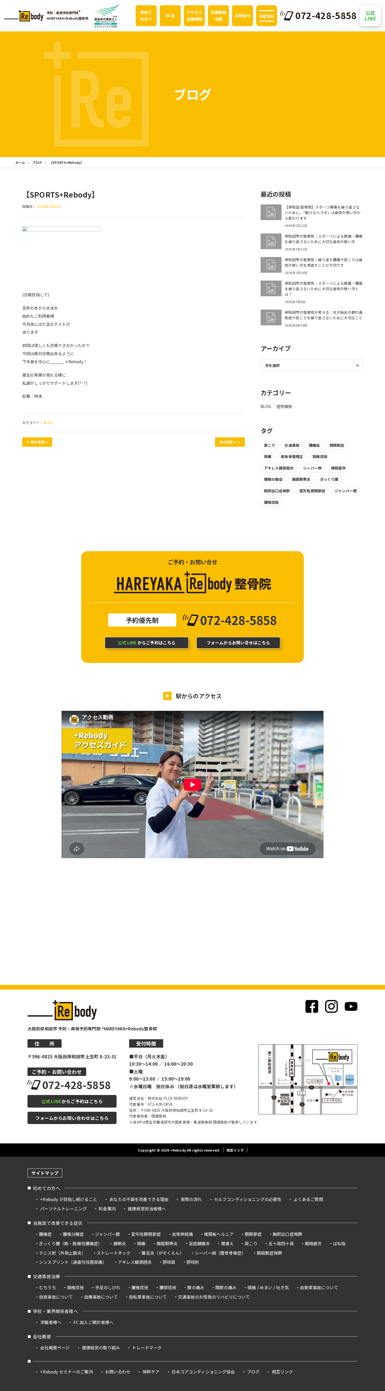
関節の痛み (225, 1287)
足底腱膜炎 (199, 1243)
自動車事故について (319, 1287)
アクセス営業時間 (194, 15)
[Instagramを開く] (331, 1006)
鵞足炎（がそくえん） (162, 1253)
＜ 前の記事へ (37, 441)
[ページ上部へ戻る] (371, 1166)
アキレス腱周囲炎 (279, 468)
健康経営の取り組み (101, 1347)
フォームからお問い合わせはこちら (71, 1118)
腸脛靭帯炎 (301, 479)
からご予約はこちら (147, 643)
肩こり (269, 445)
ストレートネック (113, 1253)
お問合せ (243, 15)
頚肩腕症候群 (269, 1253)
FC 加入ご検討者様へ (93, 1322)
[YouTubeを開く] (351, 1006)
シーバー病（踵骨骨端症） (220, 1253)
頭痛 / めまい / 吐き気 (268, 1287)
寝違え (227, 1243)
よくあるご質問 (308, 1199)
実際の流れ (191, 1199)
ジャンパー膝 (346, 490)
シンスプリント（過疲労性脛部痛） (73, 1262)
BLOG (48, 422)
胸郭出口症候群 (277, 490)
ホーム (20, 162)
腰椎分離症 (273, 479)
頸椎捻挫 (319, 456)
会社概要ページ (55, 1347)
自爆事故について (101, 1297)
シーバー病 (312, 468)
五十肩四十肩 (281, 1243)
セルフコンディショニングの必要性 (247, 1199)
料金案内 (107, 1208)
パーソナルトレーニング (63, 1208)
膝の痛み (195, 1287)
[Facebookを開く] (311, 1006)
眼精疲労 (338, 468)
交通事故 (291, 445)
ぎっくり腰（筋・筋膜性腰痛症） (70, 1243)
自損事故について (56, 1297)
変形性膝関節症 (312, 490)
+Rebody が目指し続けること (68, 1199)
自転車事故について (148, 1297)
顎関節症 (336, 445)
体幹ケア (151, 1371)
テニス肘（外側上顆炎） (62, 1253)
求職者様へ (50, 1322)
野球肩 (169, 1262)
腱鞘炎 (119, 1243)
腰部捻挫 (168, 1287)
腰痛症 (314, 445)
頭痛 (267, 456)
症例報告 (285, 406)
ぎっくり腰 (329, 479)
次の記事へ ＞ (230, 441)
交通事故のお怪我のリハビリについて (214, 1297)
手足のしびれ (107, 1287)
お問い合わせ (117, 1371)
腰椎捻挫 (271, 502)
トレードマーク (147, 1347)
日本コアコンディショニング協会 (203, 1371)
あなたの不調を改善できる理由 (138, 1199)
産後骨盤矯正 (292, 456)
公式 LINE (370, 15)
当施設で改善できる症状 (57, 1223)
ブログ (37, 162)
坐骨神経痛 (182, 1234)
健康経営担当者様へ (147, 1208)
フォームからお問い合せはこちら (238, 643)
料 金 (170, 15)
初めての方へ (146, 15)
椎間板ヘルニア (219, 1234)
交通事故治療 (219, 15)
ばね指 (339, 1243)
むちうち (47, 1287)
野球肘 (192, 1262)
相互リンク (235, 1150)
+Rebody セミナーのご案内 (66, 1371)
